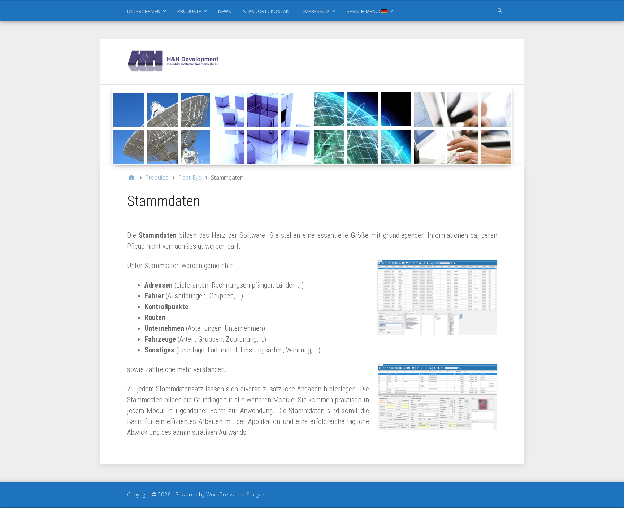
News (224, 11)
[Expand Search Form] (499, 10)
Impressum (316, 11)
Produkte (189, 11)
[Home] (131, 177)
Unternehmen (143, 11)
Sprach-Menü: (364, 11)
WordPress (220, 494)
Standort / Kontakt (267, 11)
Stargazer (258, 494)
